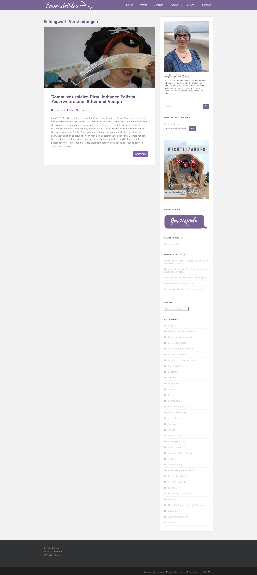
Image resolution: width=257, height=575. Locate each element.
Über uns (206, 5)
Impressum (160, 572)
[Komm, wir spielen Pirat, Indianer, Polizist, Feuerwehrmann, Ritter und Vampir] (99, 57)
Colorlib (190, 572)
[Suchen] (206, 106)
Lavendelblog (149, 572)
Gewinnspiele (175, 400)
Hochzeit (172, 424)
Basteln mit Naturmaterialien (182, 360)
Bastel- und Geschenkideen (181, 337)
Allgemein (173, 325)
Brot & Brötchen (176, 366)
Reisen (171, 458)
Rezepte (143, 5)
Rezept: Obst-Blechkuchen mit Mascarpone (185, 277)
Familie (129, 5)
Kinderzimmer (175, 447)
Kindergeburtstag (177, 441)
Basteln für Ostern (177, 342)
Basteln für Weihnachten (180, 348)
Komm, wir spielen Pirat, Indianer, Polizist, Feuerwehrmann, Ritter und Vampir (93, 99)
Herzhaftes (173, 418)
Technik (172, 499)
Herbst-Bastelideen (177, 412)
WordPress (208, 572)
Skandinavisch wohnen (179, 493)
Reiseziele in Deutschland (181, 470)
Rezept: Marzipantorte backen (179, 283)
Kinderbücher (175, 435)
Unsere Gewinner (173, 244)
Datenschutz (171, 572)
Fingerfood (173, 383)
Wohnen (175, 5)
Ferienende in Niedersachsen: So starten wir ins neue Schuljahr (186, 262)
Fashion (172, 377)
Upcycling (173, 510)
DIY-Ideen (191, 5)
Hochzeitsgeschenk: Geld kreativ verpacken (185, 289)
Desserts (172, 371)
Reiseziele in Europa (178, 476)
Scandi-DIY (173, 487)
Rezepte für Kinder (177, 482)
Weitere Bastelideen (178, 516)
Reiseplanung (175, 464)
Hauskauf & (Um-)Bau (178, 406)
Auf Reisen (159, 5)
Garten (171, 389)
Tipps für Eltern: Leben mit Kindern (185, 505)
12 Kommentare (85, 110)
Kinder (171, 429)
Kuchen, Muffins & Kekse (180, 453)
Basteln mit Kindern (178, 354)
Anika (71, 110)
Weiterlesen (140, 154)
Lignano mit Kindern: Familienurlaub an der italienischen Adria (186, 270)
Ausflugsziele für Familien (181, 331)
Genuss (171, 395)
